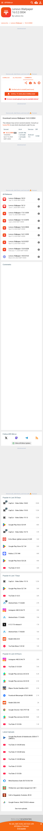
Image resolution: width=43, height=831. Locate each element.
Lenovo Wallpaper (16, 23)
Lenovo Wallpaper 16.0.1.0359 (19, 234)
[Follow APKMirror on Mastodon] (16, 438)
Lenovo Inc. (19, 16)
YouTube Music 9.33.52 (16, 646)
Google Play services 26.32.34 (19, 681)
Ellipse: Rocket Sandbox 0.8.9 (18, 688)
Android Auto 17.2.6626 (17, 617)
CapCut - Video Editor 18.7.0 (18, 532)
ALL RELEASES (17, 77)
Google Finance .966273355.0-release (21, 802)
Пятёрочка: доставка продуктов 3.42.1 (22, 788)
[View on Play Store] (30, 83)
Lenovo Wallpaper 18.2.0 (17, 198)
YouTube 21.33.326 (15, 724)
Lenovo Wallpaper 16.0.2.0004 (19, 227)
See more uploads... (21, 808)
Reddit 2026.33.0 (14, 639)
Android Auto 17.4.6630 (17, 632)
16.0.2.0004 (9, 133)
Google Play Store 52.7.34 (17, 546)
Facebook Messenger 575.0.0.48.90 (21, 695)
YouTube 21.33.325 (15, 766)
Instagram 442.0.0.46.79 (17, 610)
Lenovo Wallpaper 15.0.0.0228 (19, 249)
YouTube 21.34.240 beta (17, 759)
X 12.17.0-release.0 (15, 624)
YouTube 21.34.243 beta (17, 745)
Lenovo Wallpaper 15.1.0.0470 (19, 220)
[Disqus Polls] (21, 294)
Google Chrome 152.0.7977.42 (19, 710)
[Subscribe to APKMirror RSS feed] (37, 438)
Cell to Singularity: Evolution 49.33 (20, 795)
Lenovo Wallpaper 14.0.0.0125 (19, 256)
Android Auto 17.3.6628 (17, 603)
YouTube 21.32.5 (14, 568)
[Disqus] (21, 348)
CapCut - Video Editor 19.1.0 (18, 518)
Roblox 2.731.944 (14, 553)
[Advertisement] (21, 51)
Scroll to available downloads (23, 94)
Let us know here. (26, 819)
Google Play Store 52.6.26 (17, 561)
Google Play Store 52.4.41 (17, 525)
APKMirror (8, 2)
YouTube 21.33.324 (15, 667)
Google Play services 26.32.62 (19, 717)
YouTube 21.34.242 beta (17, 752)
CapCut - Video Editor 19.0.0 (18, 510)
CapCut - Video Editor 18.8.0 (18, 503)
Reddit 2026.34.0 (14, 703)
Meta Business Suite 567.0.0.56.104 (21, 781)
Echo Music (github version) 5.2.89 (20, 539)
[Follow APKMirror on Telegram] (26, 438)
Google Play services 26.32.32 (19, 674)
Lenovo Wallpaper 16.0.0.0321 (19, 241)
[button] (26, 83)
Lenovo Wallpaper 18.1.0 (17, 205)
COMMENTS (28, 77)
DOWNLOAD (6, 77)
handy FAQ (6, 125)
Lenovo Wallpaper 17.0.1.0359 (19, 213)
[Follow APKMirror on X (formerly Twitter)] (6, 438)
